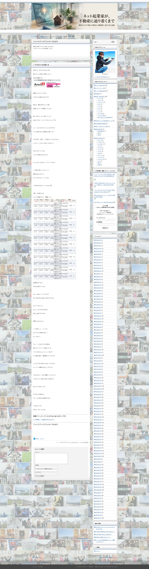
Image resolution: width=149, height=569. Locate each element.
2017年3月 (98, 374)
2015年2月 (98, 445)
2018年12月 (99, 316)
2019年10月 (99, 288)
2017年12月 (99, 349)
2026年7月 (98, 240)
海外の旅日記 (99, 138)
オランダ (100, 140)
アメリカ (100, 98)
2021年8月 (98, 254)
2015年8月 (98, 428)
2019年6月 (98, 299)
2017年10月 (99, 355)
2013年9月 (98, 492)
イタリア (100, 100)
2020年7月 (98, 273)
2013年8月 (98, 495)
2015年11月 (99, 419)
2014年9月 (98, 459)
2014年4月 (98, 473)
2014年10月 (99, 456)
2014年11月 (99, 453)
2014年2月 (98, 478)
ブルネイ (100, 147)
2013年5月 (98, 504)
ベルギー (100, 151)
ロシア (99, 161)
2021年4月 (98, 259)
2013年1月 (98, 515)
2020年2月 (98, 279)
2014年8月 (98, 462)
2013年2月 (98, 512)
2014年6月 (98, 467)
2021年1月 (98, 265)
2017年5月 (98, 369)
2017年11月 (99, 352)
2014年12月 (99, 450)
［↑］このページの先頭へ (37, 566)
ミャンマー (100, 157)
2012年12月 (99, 518)
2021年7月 (98, 257)
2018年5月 (98, 335)
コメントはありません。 (73, 442)
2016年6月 (98, 400)
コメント (37, 452)
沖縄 (99, 134)
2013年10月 (99, 490)
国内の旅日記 (99, 129)
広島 (99, 133)
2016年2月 (98, 411)
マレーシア (100, 155)
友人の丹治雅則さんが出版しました (108, 557)
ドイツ (99, 109)
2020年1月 (98, 282)
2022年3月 (98, 245)
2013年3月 (98, 509)
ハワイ (99, 145)
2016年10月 (99, 389)
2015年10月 (99, 422)
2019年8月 (98, 293)
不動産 (97, 93)
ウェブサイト (38, 472)
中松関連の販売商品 (101, 123)
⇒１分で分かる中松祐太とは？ (102, 76)
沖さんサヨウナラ (36, 557)
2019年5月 (98, 302)
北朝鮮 (99, 164)
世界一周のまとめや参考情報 (104, 117)
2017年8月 (98, 360)
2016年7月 (98, 397)
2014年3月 (98, 476)
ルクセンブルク (101, 159)
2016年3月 (98, 408)
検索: (95, 42)
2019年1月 (98, 313)
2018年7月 (98, 330)
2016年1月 (98, 414)
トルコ (99, 108)
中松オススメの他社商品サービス (104, 120)
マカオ (99, 153)
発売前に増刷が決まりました (103, 537)
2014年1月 (98, 481)
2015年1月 (98, 447)
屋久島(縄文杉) (101, 131)
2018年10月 (99, 321)
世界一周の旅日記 (100, 96)
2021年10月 (99, 251)
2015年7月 (98, 431)
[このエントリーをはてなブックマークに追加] (34, 439)
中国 (99, 163)
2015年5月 (98, 436)
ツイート (42, 438)
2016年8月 (98, 394)
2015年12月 (99, 417)
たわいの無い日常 (100, 85)
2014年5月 (98, 470)
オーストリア (101, 102)
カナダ (99, 104)
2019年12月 (99, 285)
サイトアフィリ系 (100, 88)
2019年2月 (98, 310)
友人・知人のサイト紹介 (102, 126)
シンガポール (101, 144)
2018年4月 (98, 338)
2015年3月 (98, 442)
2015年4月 (98, 439)
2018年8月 (98, 327)
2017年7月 (98, 363)
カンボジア (100, 142)
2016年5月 (98, 403)
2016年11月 (99, 386)
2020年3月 (98, 276)
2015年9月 (98, 425)
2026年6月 (98, 243)
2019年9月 (98, 290)
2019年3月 (98, 307)
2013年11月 (99, 487)
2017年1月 (98, 380)
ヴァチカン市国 (101, 115)
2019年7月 (98, 296)
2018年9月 (98, 324)
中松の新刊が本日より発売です (103, 534)
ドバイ (99, 111)
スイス (99, 106)
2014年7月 (98, 464)
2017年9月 (98, 358)
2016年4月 (98, 405)
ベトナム (100, 149)
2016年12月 (99, 383)
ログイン (98, 551)
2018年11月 (99, 318)
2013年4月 (98, 506)
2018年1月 (98, 346)
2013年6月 (98, 501)
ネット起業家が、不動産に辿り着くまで (41, 36)
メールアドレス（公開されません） (44, 468)
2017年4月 (98, 372)
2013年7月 (98, 498)
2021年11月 (99, 248)
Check (37, 438)
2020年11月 (99, 271)
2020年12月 (99, 268)
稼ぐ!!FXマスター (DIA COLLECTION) (103, 202)
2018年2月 (98, 344)
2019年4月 (98, 304)
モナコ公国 (100, 113)
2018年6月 (98, 332)
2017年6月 (98, 366)
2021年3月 (98, 262)
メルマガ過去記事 (84, 442)
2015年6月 (98, 433)
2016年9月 (98, 391)
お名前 (37, 465)
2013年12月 (99, 484)
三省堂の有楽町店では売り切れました (105, 531)
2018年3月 (98, 341)
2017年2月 (98, 377)
